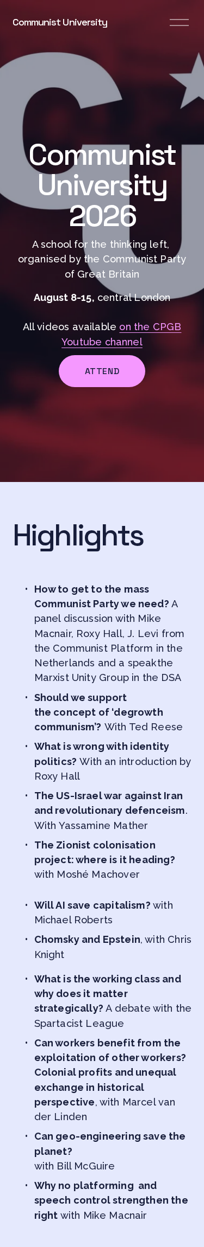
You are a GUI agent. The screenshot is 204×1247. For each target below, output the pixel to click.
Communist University (60, 22)
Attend (102, 371)
